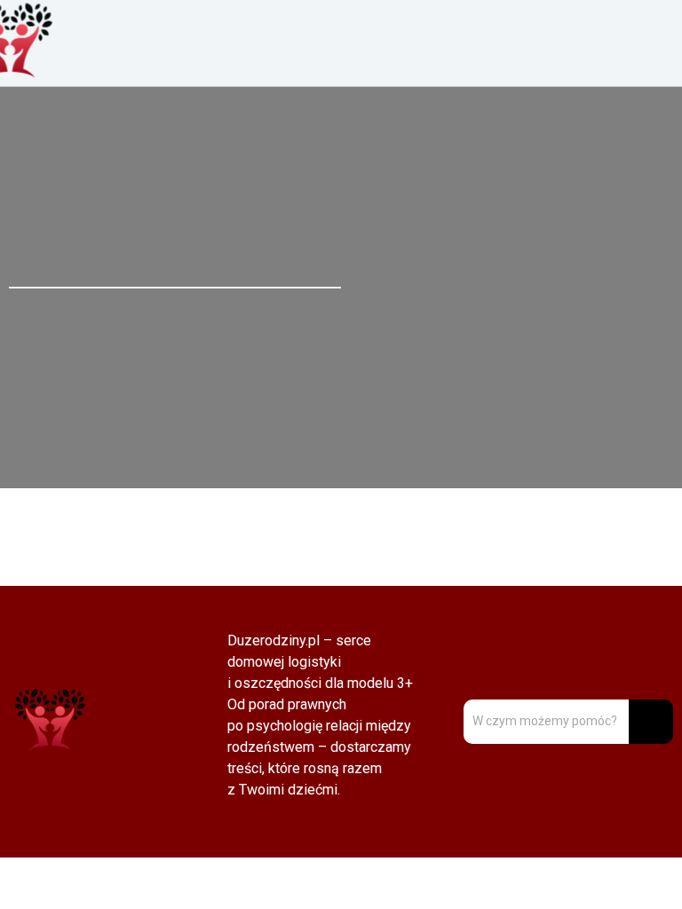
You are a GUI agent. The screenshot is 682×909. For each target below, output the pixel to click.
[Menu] (511, 43)
